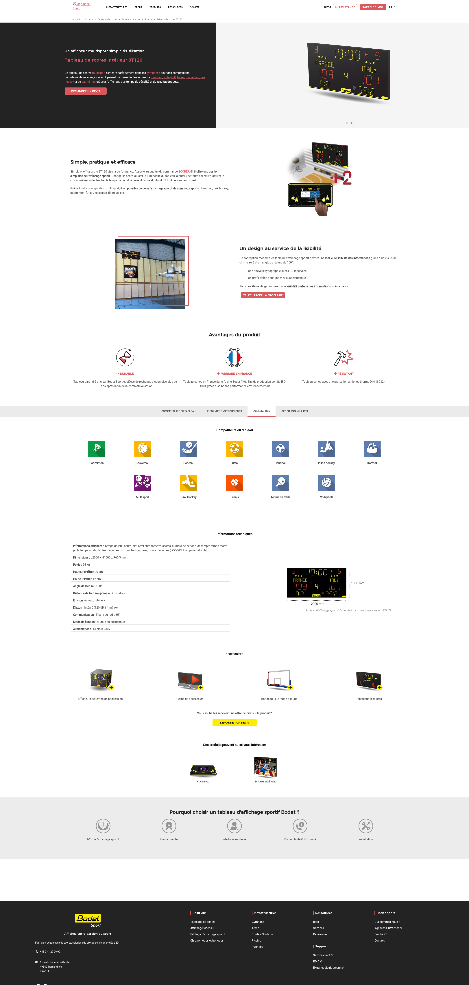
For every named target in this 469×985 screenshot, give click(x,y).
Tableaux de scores (202, 922)
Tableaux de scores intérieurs (137, 19)
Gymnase (258, 922)
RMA (316, 961)
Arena (255, 928)
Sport (138, 7)
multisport (98, 73)
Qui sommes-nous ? (387, 922)
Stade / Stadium (262, 934)
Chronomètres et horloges (207, 940)
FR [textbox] (390, 7)
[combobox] (392, 7)
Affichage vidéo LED (203, 928)
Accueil (76, 19)
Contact (379, 940)
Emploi (378, 934)
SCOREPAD (185, 171)
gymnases (153, 73)
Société (194, 7)
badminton (89, 82)
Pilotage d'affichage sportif (207, 934)
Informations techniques (224, 411)
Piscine (256, 940)
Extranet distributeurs (327, 968)
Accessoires (261, 411)
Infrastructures (116, 7)
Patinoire (257, 947)
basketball (192, 77)
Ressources (175, 7)
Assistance (347, 7)
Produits (155, 7)
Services (318, 928)
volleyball (169, 77)
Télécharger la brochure (263, 295)
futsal (180, 77)
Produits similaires (294, 411)
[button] (347, 123)
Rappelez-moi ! (373, 7)
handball (156, 77)
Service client (321, 955)
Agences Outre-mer (386, 928)
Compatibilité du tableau (178, 411)
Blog (316, 922)
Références (320, 934)
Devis (327, 7)
